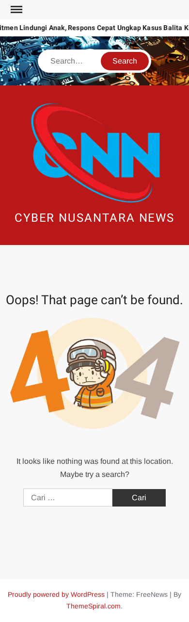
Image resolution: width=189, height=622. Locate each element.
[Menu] (15, 9)
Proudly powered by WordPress (56, 594)
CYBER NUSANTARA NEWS (94, 218)
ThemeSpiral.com (93, 606)
